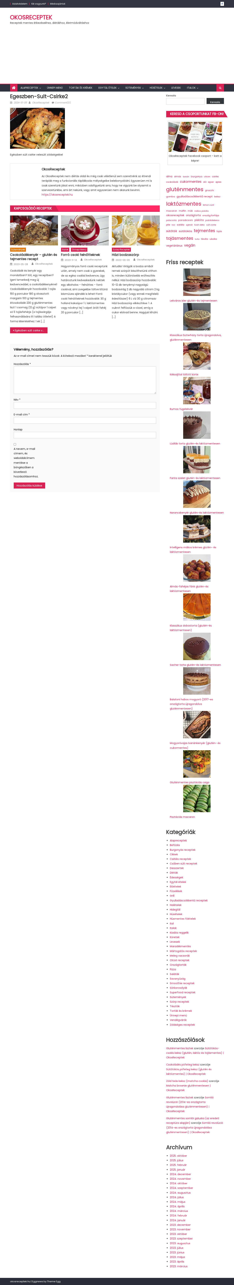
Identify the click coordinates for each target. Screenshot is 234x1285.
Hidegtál (175, 909)
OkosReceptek (31, 17)
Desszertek (177, 868)
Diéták (174, 873)
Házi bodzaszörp (125, 255)
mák (190, 210)
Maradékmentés (180, 946)
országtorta (193, 215)
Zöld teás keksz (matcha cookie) (187, 1081)
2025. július (176, 1160)
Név (17, 400)
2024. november (180, 1179)
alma (169, 176)
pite (168, 224)
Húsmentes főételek (183, 919)
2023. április (177, 1261)
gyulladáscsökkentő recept (195, 196)
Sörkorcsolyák (178, 988)
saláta (180, 224)
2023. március (179, 1266)
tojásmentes (179, 238)
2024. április (177, 1206)
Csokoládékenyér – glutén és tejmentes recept (33, 257)
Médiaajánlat (57, 3)
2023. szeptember (181, 1238)
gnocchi (209, 190)
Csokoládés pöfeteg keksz (182, 1064)
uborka (213, 239)
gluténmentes (184, 189)
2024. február (178, 1215)
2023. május (177, 1257)
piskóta (199, 220)
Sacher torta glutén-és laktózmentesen (195, 665)
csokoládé (172, 181)
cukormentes (190, 181)
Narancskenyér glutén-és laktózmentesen (197, 512)
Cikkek (174, 854)
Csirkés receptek (180, 859)
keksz (217, 196)
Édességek (176, 877)
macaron (171, 210)
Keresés (171, 95)
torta (197, 239)
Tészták (175, 1006)
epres (218, 182)
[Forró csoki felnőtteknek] (85, 230)
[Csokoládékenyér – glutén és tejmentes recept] (34, 230)
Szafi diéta (199, 225)
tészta (204, 239)
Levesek (176, 88)
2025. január (177, 1170)
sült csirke (211, 225)
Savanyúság (177, 979)
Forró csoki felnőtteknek (80, 255)
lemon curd (208, 205)
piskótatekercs (212, 220)
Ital (172, 923)
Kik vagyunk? (38, 3)
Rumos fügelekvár (181, 409)
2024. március (179, 1211)
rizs (173, 225)
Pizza (173, 969)
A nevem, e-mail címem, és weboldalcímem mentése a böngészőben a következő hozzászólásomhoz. (25, 462)
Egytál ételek (108, 88)
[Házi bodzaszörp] (136, 230)
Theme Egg (54, 1281)
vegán (189, 245)
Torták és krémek (80, 88)
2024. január (178, 1220)
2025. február (178, 1165)
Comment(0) (63, 102)
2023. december (180, 1225)
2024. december (180, 1174)
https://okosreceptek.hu (57, 194)
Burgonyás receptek (182, 850)
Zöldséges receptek (182, 1025)
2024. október (178, 1183)
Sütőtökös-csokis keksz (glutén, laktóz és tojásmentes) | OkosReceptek (195, 1052)
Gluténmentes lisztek (179, 1048)
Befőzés (175, 845)
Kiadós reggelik (179, 932)
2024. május (177, 1202)
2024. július (177, 1197)
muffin (182, 210)
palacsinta (171, 220)
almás (177, 176)
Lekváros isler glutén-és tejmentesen (193, 300)
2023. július (176, 1248)
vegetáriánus (174, 245)
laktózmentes (183, 203)
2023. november (180, 1229)
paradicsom (185, 220)
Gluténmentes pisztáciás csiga (189, 782)
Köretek (175, 937)
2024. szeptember (181, 1188)
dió (204, 182)
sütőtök (171, 231)
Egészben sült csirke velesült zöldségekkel (31, 330)
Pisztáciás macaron (182, 817)
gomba (170, 196)
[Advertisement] (117, 56)
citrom (207, 176)
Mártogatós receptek (183, 951)
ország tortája (210, 215)
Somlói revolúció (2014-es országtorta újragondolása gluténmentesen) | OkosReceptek (194, 1127)
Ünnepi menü (55, 88)
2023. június (177, 1252)
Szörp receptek (121, 249)
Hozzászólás (22, 364)
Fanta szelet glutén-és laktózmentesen (195, 478)
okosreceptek (175, 215)
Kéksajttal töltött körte (184, 374)
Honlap (18, 429)
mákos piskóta (201, 211)
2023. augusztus (180, 1243)
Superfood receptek (182, 992)
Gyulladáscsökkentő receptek (189, 900)
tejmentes (204, 231)
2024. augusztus (180, 1193)
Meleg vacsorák (180, 955)
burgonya (196, 176)
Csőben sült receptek (183, 863)
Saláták (174, 974)
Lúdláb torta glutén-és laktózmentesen (195, 443)
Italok (191, 88)
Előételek (175, 886)
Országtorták (178, 965)
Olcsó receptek (179, 960)
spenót (189, 225)
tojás (219, 231)
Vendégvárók (178, 1020)
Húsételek (156, 88)
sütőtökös (185, 231)
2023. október (178, 1234)
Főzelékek (176, 891)
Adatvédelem (19, 3)
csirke (215, 176)
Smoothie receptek (182, 983)
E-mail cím (22, 414)
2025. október (178, 1156)
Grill (172, 896)
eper (211, 181)
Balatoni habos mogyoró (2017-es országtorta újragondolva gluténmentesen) (191, 704)
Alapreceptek (29, 88)
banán (186, 176)
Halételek (176, 905)
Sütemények (133, 88)
